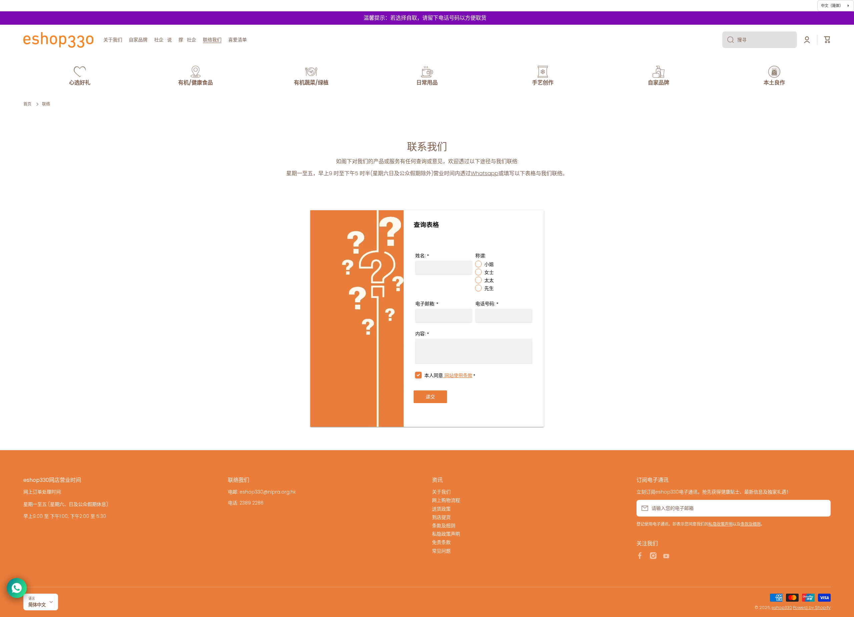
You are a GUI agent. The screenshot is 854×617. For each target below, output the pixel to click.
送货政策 (441, 509)
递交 (430, 396)
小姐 (489, 264)
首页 (27, 104)
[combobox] (759, 39)
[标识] (58, 39)
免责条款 (441, 542)
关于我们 (441, 492)
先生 (489, 288)
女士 (489, 272)
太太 (489, 280)
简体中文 (37, 605)
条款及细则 (443, 525)
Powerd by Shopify (812, 607)
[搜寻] (728, 39)
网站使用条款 (457, 375)
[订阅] (822, 508)
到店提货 (441, 517)
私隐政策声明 (446, 534)
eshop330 (782, 607)
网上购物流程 (446, 500)
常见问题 (441, 551)
